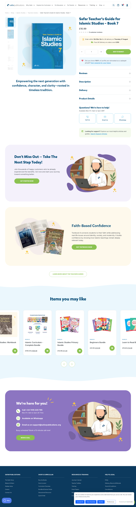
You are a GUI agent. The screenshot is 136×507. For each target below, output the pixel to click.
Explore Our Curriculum (44, 5)
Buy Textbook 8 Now (84, 247)
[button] (74, 19)
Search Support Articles (99, 134)
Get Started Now (26, 181)
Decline (101, 502)
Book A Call (25, 438)
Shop (100, 5)
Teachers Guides (33, 13)
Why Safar (29, 5)
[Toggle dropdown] (34, 5)
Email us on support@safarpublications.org (41, 425)
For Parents (70, 5)
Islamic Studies (20, 13)
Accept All (80, 502)
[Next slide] (72, 364)
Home (7, 13)
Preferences (110, 502)
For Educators (59, 5)
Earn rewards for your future (101, 63)
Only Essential (91, 502)
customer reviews (95, 32)
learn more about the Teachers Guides (68, 274)
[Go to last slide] (64, 364)
